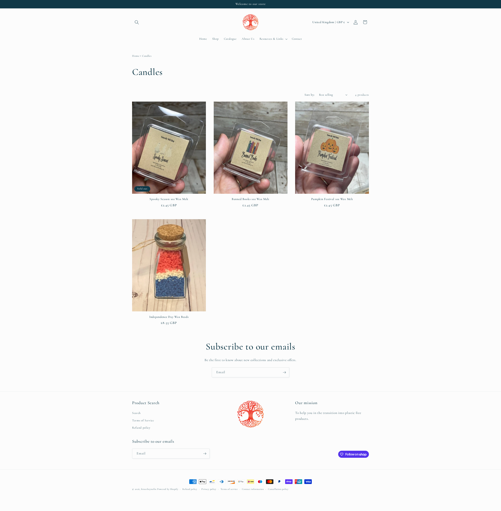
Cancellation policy (278, 489)
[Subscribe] (284, 372)
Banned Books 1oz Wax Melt (250, 199)
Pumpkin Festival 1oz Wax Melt (332, 199)
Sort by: (310, 94)
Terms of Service (143, 420)
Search (136, 413)
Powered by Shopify (167, 489)
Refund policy (141, 427)
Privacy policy (208, 489)
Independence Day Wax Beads (169, 317)
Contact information (253, 489)
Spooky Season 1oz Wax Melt (169, 199)
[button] (136, 22)
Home (136, 56)
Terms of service (229, 489)
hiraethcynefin (148, 489)
